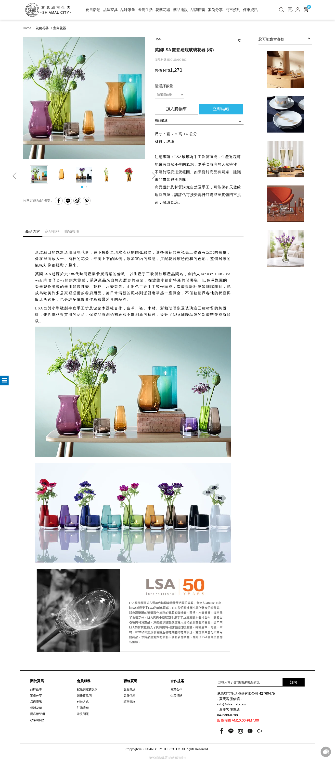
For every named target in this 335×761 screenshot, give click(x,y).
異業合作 (176, 689)
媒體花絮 (36, 708)
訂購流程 (83, 708)
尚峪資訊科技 (177, 758)
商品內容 (32, 231)
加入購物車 (176, 109)
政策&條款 (37, 720)
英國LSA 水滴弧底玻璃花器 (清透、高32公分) (285, 255)
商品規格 (52, 231)
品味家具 (110, 10)
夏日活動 (93, 10)
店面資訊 (36, 701)
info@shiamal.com (231, 704)
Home (27, 28)
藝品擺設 (180, 10)
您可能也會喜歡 (271, 39)
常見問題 (83, 714)
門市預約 (233, 10)
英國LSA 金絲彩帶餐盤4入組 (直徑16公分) (285, 120)
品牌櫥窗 (198, 10)
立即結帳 (221, 109)
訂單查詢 (129, 701)
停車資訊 (250, 10)
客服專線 (129, 689)
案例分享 (215, 10)
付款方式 (83, 701)
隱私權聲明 (37, 714)
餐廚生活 (145, 10)
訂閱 (293, 682)
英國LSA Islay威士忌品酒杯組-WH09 (285, 207)
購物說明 (71, 231)
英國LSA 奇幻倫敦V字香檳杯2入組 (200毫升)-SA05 (285, 165)
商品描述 (161, 120)
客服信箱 (129, 695)
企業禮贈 (176, 695)
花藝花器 (162, 10)
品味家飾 (127, 10)
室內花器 (59, 28)
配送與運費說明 (87, 689)
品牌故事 (36, 689)
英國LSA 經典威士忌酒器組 (285, 73)
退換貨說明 (84, 695)
